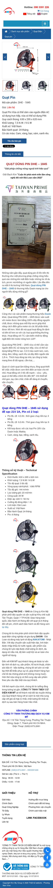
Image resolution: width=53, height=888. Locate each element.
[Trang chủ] (8, 11)
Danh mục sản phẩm (20, 31)
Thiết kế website (35, 882)
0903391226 (32, 770)
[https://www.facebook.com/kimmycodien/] (47, 858)
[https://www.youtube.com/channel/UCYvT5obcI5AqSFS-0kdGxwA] (47, 864)
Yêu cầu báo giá (14, 141)
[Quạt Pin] (26, 60)
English (44, 13)
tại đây (5, 627)
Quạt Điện (37, 31)
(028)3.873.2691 (18, 770)
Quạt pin (8, 36)
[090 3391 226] (47, 851)
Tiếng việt (31, 13)
